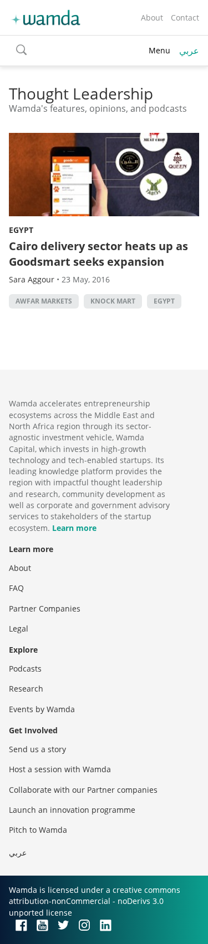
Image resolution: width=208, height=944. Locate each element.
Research (26, 688)
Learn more (74, 528)
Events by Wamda (42, 709)
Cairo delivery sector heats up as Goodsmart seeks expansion (98, 254)
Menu (159, 50)
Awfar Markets (44, 301)
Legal (18, 628)
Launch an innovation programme (72, 809)
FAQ (16, 588)
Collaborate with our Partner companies (83, 789)
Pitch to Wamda (38, 829)
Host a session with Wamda (60, 769)
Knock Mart (112, 301)
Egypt (21, 230)
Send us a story (37, 749)
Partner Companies (44, 608)
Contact (185, 17)
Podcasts (25, 668)
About (152, 17)
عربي (189, 50)
